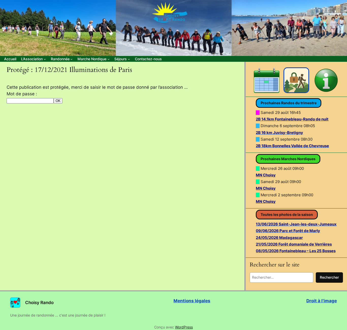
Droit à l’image (321, 300)
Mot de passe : (22, 93)
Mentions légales (192, 300)
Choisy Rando (39, 302)
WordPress (184, 327)
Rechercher (329, 277)
